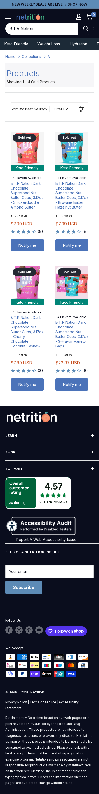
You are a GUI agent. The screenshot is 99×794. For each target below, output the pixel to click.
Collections (31, 56)
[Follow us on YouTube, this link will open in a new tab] (39, 630)
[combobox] (41, 29)
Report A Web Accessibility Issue (46, 539)
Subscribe (23, 587)
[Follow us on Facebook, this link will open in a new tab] (9, 630)
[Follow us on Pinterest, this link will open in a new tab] (29, 630)
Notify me (27, 245)
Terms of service (43, 702)
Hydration (78, 43)
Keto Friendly (16, 43)
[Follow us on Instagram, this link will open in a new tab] (19, 630)
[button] (78, 17)
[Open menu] (8, 17)
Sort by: (28, 109)
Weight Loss (48, 43)
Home (10, 56)
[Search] (86, 29)
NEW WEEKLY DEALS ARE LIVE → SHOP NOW (49, 4)
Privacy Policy (16, 702)
